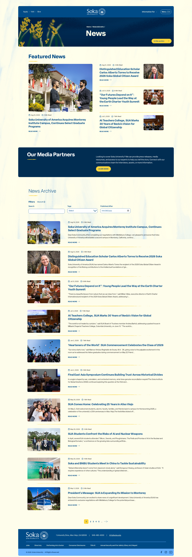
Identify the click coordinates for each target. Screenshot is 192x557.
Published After (106, 206)
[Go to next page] (106, 521)
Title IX (92, 545)
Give (39, 12)
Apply (25, 12)
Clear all (40, 202)
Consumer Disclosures (77, 545)
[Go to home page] (96, 11)
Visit (32, 12)
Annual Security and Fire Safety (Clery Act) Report (118, 545)
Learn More (103, 169)
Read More (33, 131)
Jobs (28, 545)
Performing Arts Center (55, 545)
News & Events (98, 27)
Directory (38, 545)
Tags (69, 206)
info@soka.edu (115, 535)
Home (89, 27)
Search (31, 206)
